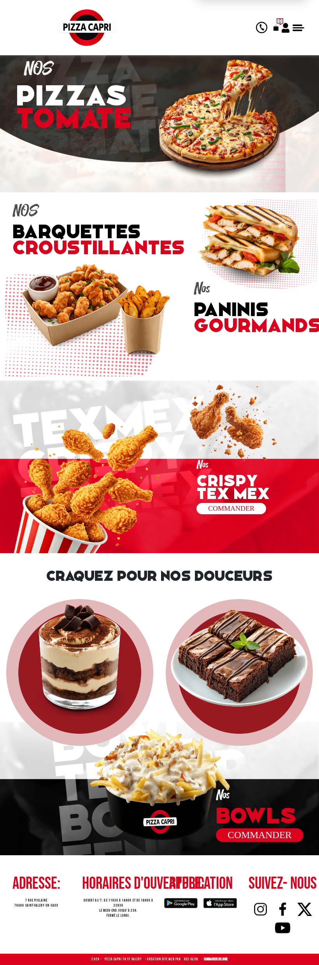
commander (231, 508)
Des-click (191, 959)
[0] (275, 27)
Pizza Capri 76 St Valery (124, 959)
